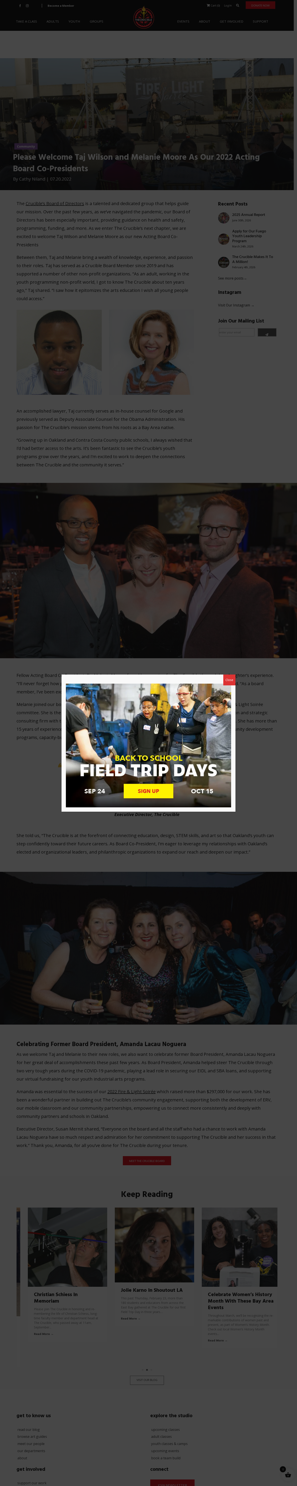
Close (229, 680)
